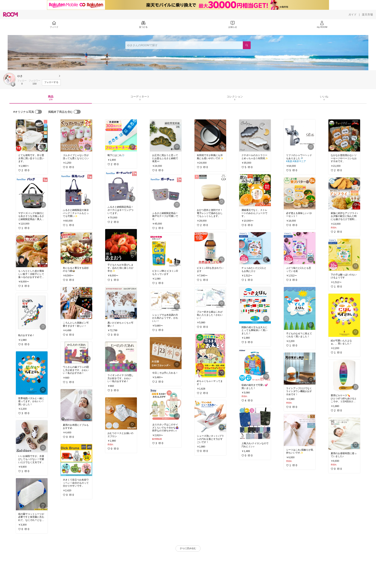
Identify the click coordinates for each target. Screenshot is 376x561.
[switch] (38, 112)
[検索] (247, 45)
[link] (32, 135)
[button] (9, 79)
